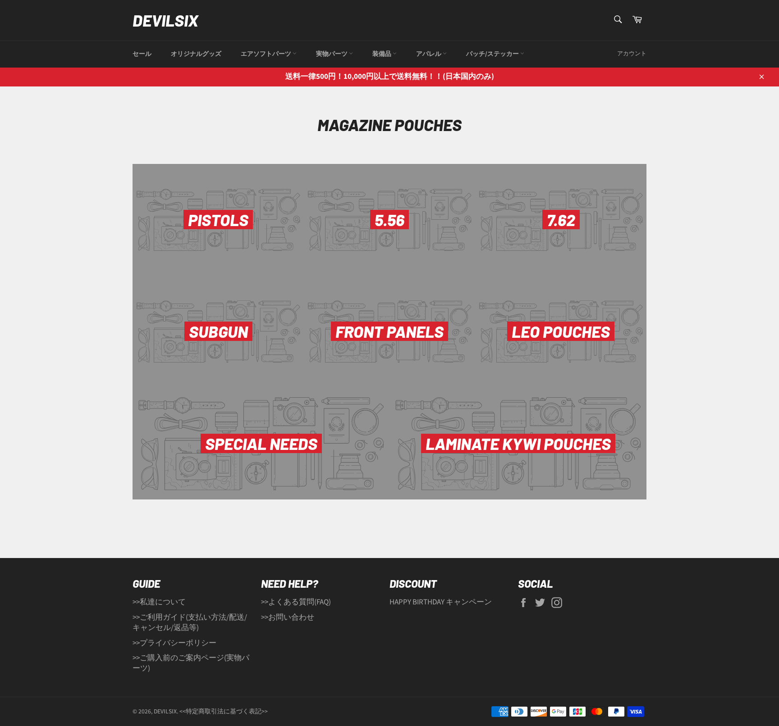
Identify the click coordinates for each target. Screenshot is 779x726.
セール (142, 54)
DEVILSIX (165, 20)
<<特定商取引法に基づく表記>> (223, 711)
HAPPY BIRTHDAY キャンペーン (441, 602)
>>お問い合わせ (287, 617)
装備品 (382, 54)
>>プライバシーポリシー (174, 643)
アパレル (429, 54)
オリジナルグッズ (196, 54)
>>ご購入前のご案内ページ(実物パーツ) (191, 663)
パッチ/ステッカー (493, 54)
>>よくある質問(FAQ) (296, 602)
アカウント (631, 54)
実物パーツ (332, 54)
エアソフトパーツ (267, 54)
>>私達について (159, 602)
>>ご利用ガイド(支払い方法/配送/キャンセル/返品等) (190, 622)
